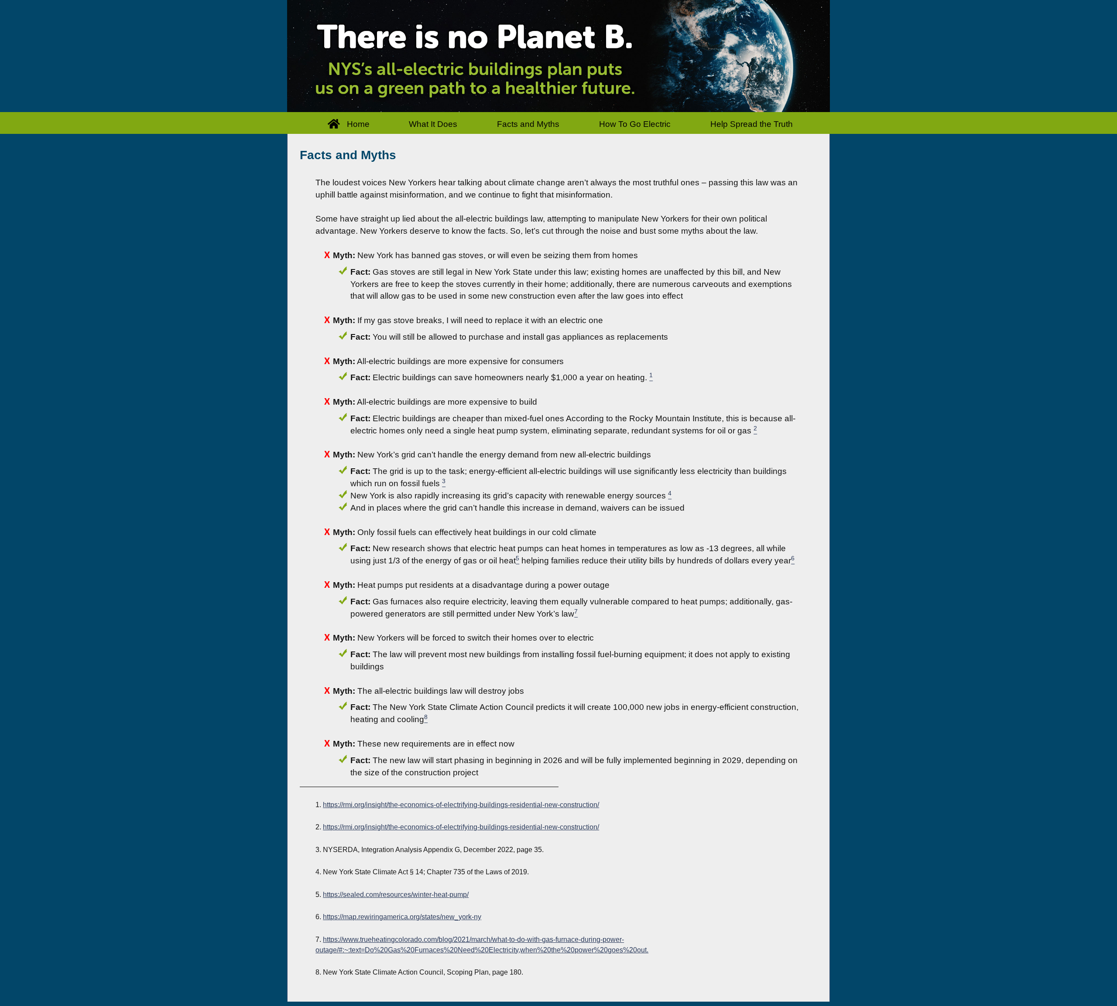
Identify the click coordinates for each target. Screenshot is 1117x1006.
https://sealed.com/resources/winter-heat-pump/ (396, 894)
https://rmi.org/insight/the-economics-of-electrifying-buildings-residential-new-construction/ (461, 804)
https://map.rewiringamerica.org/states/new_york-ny (402, 917)
